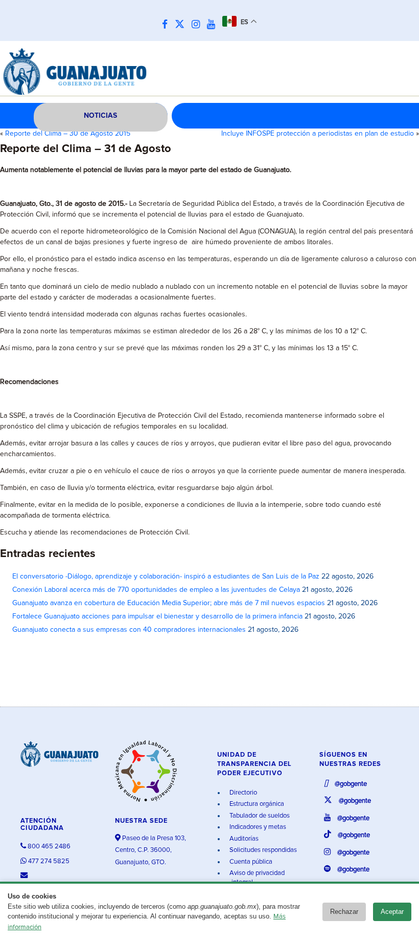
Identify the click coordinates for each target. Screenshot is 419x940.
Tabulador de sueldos (259, 816)
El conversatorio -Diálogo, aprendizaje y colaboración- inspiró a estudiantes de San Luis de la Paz (165, 576)
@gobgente (350, 784)
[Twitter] (182, 25)
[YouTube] (213, 25)
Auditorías (243, 839)
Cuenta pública (250, 862)
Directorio (242, 792)
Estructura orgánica (256, 804)
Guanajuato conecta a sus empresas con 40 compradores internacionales (129, 629)
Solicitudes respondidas (262, 850)
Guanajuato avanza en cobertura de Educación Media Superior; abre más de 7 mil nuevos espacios (168, 603)
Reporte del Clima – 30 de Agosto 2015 (67, 133)
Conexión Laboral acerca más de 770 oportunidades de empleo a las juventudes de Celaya (156, 589)
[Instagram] (198, 25)
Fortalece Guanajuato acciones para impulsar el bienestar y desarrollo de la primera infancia (157, 616)
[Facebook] (167, 25)
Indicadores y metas (257, 827)
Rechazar (344, 911)
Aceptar (392, 911)
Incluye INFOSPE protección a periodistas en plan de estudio (317, 133)
